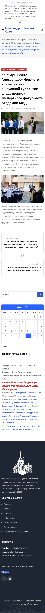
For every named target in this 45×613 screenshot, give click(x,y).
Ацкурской (14, 409)
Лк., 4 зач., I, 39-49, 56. (16, 426)
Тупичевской (18, 419)
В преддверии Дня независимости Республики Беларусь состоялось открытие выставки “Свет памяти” (21, 244)
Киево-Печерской (24, 399)
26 (16, 336)
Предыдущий (12, 238)
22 (34, 331)
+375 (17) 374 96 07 (19, 548)
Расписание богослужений (16, 532)
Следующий (33, 264)
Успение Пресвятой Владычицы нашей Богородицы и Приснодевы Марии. (20, 386)
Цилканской (25, 409)
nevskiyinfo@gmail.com (23, 3)
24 (4, 336)
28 (28, 336)
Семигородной (8, 406)
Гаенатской (14, 416)
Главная (7, 504)
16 (40, 326)
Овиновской (6, 403)
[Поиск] (42, 29)
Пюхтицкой (20, 406)
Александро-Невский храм (19, 30)
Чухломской (25, 416)
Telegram (5, 572)
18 (10, 331)
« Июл (4, 346)
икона (14, 389)
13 (22, 326)
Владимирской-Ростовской (13, 413)
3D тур (22, 22)
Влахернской (31, 419)
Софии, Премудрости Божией (21, 393)
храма (23, 604)
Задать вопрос (10, 527)
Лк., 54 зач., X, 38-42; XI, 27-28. (25, 430)
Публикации (9, 518)
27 (22, 336)
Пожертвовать (10, 522)
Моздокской (32, 413)
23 (40, 331)
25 (10, 336)
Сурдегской (6, 419)
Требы (7, 509)
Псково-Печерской (21, 403)
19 (16, 331)
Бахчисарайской (8, 423)
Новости (7, 513)
